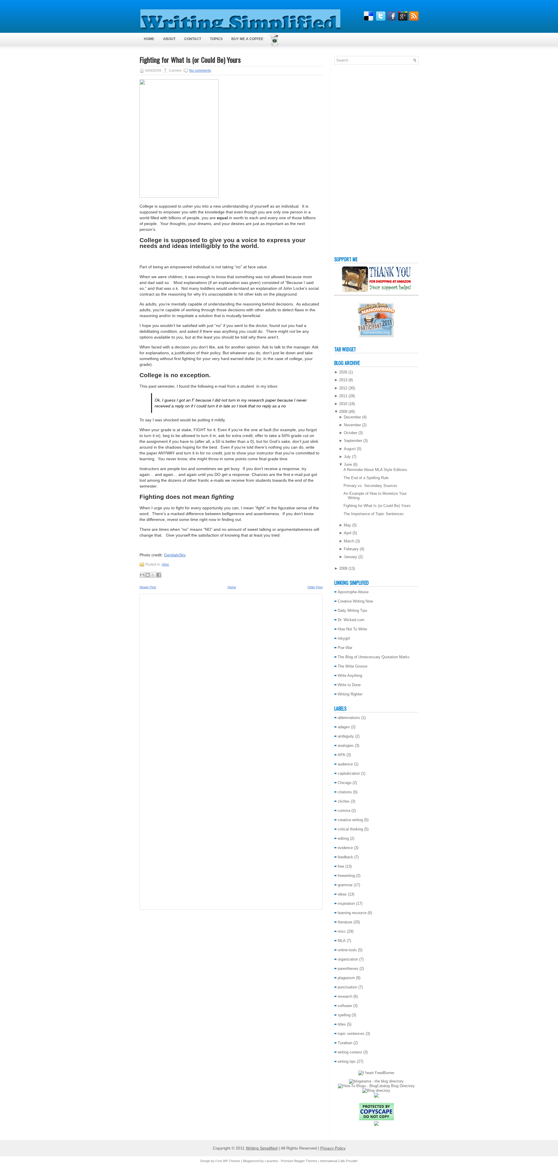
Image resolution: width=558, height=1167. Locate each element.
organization (348, 959)
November (352, 425)
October (350, 433)
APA (341, 755)
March (349, 541)
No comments (200, 71)
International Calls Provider (339, 1161)
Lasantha (271, 1161)
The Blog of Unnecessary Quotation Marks (373, 657)
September (353, 440)
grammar (345, 885)
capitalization (349, 773)
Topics (216, 39)
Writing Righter (350, 694)
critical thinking (350, 829)
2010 (343, 404)
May (347, 525)
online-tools (347, 950)
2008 (343, 568)
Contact (192, 39)
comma (344, 810)
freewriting (346, 875)
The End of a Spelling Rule (366, 478)
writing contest (350, 1052)
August (350, 449)
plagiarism (346, 978)
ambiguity (346, 736)
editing (343, 838)
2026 (343, 372)
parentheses (348, 968)
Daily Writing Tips (352, 610)
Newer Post (148, 587)
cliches (344, 801)
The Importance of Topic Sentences (374, 514)
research (345, 996)
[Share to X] (153, 575)
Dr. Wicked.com (351, 620)
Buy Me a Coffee (247, 39)
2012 (343, 388)
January (350, 557)
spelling (344, 1015)
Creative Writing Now (355, 601)
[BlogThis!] (148, 575)
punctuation (347, 987)
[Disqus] (231, 674)
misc (165, 564)
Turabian (345, 1043)
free (341, 866)
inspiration (346, 903)
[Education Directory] (376, 1090)
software (345, 1006)
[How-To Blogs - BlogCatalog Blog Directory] (376, 1086)
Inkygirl (344, 638)
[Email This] (142, 575)
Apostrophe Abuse (353, 592)
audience (345, 764)
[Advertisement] (357, 162)
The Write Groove (352, 666)
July (347, 456)
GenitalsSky (175, 555)
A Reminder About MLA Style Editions (375, 469)
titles (342, 1024)
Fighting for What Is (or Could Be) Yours (190, 59)
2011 (343, 396)
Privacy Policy (333, 1148)
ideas (342, 894)
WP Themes (231, 1161)
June (348, 464)
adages (344, 727)
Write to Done (349, 685)
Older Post (315, 587)
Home (149, 39)
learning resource (352, 913)
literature (345, 922)
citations (345, 792)
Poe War (345, 647)
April (347, 533)
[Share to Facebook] (159, 575)
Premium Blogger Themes (299, 1161)
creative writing (350, 820)
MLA (342, 940)
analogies (346, 745)
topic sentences (351, 1033)
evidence (345, 848)
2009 (343, 411)
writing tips (347, 1061)
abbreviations (349, 717)
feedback (345, 857)
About (169, 39)
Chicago (344, 783)
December (352, 417)
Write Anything (350, 675)
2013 (343, 380)
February (351, 549)
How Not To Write (352, 629)
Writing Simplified (262, 1148)
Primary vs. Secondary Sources (370, 485)
